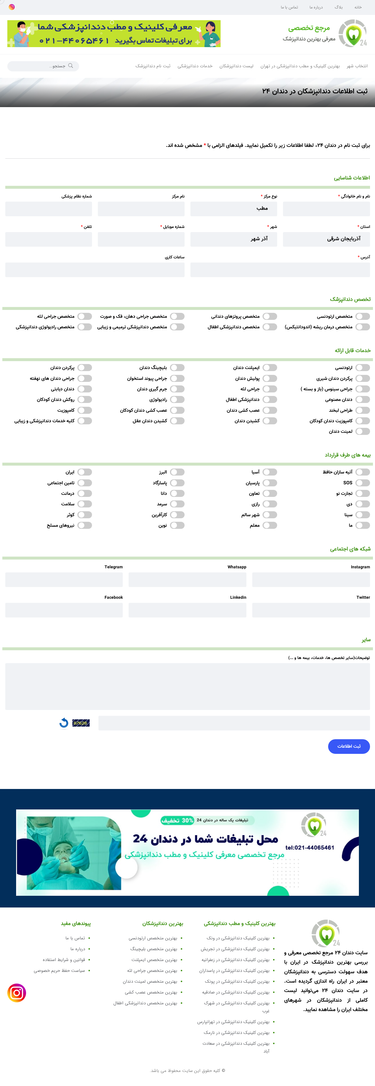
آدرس (364, 257)
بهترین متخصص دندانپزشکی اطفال (145, 1003)
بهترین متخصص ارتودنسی (153, 938)
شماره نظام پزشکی (77, 196)
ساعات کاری (175, 257)
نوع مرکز (269, 196)
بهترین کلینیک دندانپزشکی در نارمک (237, 1032)
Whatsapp (237, 567)
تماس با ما (289, 7)
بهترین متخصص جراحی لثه (152, 970)
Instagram (360, 567)
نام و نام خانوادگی (354, 196)
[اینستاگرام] (12, 7)
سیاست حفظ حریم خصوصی (59, 970)
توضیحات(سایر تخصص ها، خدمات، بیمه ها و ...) (329, 658)
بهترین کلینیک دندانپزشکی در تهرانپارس (233, 1021)
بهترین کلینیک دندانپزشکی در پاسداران (234, 970)
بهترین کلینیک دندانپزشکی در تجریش (235, 949)
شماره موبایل (172, 227)
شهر (272, 227)
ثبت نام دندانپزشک (153, 66)
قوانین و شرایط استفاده (64, 959)
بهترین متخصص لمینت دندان (150, 981)
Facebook (114, 598)
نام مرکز (178, 196)
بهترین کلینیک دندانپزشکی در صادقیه (236, 992)
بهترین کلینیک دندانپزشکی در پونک (237, 981)
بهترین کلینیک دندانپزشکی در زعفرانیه (236, 959)
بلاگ (339, 7)
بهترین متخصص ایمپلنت (154, 959)
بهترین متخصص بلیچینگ (153, 949)
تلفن (86, 227)
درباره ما (316, 7)
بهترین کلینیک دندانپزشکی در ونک (238, 938)
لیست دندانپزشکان (236, 66)
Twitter (363, 598)
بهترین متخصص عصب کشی (151, 992)
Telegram (114, 567)
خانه (358, 7)
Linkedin (238, 598)
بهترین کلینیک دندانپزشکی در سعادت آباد (236, 1047)
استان (363, 227)
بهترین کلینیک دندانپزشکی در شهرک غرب (237, 1007)
